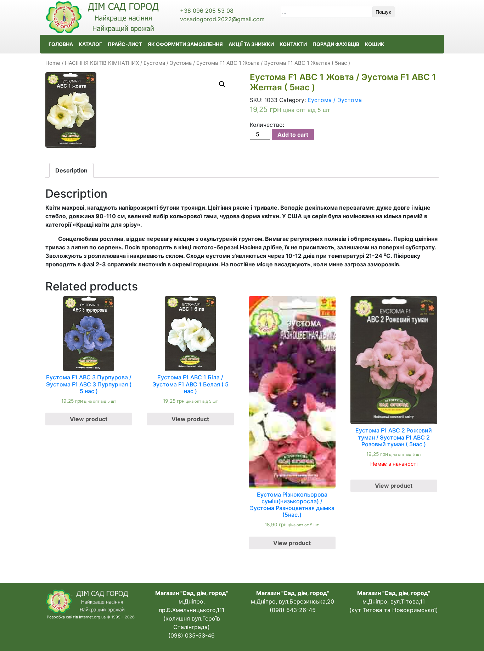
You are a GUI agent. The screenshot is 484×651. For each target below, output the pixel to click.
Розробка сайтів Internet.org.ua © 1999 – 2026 (91, 617)
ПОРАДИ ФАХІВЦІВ (336, 44)
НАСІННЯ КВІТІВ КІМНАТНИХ (102, 63)
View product (88, 419)
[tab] (71, 170)
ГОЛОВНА (61, 44)
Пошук (384, 12)
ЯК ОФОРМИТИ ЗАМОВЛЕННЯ (185, 44)
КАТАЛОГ (90, 44)
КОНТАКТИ (293, 44)
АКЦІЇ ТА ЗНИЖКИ (251, 44)
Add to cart (292, 134)
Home (52, 63)
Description (71, 170)
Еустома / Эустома (167, 63)
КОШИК (374, 44)
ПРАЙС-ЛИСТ (125, 44)
